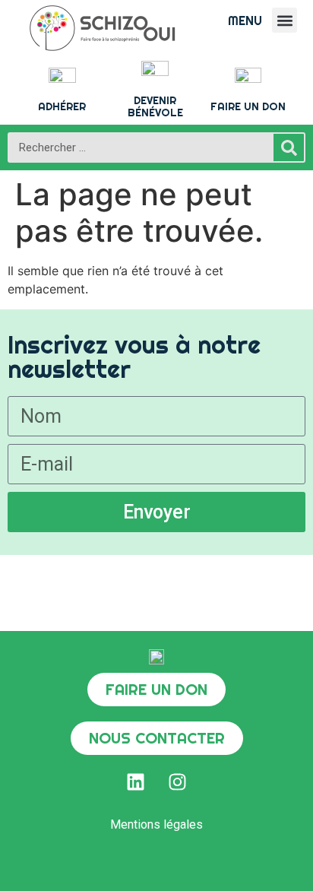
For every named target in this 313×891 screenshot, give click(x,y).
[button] (284, 20)
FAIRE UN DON (248, 106)
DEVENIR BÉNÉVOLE (155, 107)
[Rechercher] (288, 147)
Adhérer (62, 106)
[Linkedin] (136, 782)
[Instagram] (178, 782)
